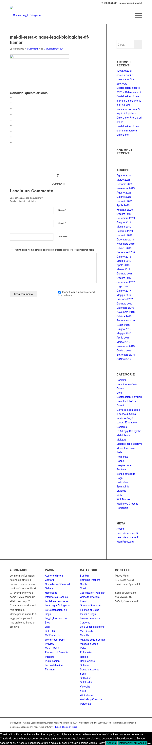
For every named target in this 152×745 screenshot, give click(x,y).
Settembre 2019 (126, 218)
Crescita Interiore (126, 401)
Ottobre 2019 (124, 214)
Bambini (121, 380)
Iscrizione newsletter (56, 601)
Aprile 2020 (123, 205)
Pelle (119, 452)
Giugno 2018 (124, 256)
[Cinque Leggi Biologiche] (25, 15)
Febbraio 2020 (125, 209)
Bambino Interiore (127, 384)
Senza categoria (126, 474)
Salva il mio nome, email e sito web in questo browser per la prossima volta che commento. (54, 251)
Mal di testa (123, 435)
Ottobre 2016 (124, 316)
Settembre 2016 (126, 320)
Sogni (120, 478)
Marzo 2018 (123, 269)
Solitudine (122, 482)
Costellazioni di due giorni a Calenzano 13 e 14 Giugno (129, 100)
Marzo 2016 (123, 342)
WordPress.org (125, 541)
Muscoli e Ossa (126, 448)
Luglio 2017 (123, 286)
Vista (120, 495)
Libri (47, 626)
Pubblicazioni (52, 661)
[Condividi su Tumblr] (15, 125)
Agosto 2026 (124, 175)
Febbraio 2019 (125, 231)
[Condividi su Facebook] (15, 97)
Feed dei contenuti (127, 533)
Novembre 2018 (126, 243)
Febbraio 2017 (125, 299)
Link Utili (50, 631)
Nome (62, 210)
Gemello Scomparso (128, 409)
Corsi (120, 392)
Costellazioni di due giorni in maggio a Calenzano (128, 130)
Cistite (120, 388)
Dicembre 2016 (125, 307)
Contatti (49, 580)
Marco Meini (52, 648)
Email (62, 223)
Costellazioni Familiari (129, 397)
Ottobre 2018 (124, 248)
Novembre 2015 (126, 346)
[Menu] (136, 15)
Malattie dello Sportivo (129, 443)
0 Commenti (32, 48)
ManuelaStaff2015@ (53, 48)
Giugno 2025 (124, 196)
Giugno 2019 (124, 222)
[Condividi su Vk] (15, 131)
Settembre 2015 (126, 354)
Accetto (111, 742)
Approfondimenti (54, 575)
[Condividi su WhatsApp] (15, 109)
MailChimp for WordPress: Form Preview (55, 639)
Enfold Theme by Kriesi (66, 726)
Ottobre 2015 (124, 350)
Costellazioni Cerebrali (57, 584)
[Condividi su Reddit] (15, 137)
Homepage (51, 592)
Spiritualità (123, 486)
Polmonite (122, 456)
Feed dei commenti (128, 537)
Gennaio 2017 (124, 303)
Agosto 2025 (124, 192)
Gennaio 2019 (124, 235)
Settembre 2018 (126, 252)
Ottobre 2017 (124, 278)
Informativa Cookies (56, 597)
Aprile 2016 (123, 337)
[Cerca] (127, 15)
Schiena (121, 469)
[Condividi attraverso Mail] (15, 142)
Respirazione (124, 465)
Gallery (49, 588)
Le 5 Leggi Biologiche (129, 431)
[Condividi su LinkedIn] (15, 120)
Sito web (62, 236)
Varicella (121, 490)
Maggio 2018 (124, 261)
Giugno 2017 (124, 290)
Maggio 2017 (124, 295)
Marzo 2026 (123, 179)
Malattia (121, 439)
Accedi (120, 528)
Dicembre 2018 (125, 239)
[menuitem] (127, 15)
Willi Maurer (123, 499)
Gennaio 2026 (124, 184)
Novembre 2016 (126, 312)
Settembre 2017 (126, 282)
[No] (149, 743)
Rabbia (120, 461)
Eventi (120, 405)
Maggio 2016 (124, 333)
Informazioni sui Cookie (132, 742)
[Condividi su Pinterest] (15, 114)
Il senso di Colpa (126, 414)
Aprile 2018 (123, 265)
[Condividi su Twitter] (15, 103)
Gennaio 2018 (124, 273)
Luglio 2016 (123, 325)
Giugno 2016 (124, 329)
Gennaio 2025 (124, 201)
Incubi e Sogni (125, 418)
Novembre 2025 (126, 188)
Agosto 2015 (124, 359)
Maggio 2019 (124, 226)
